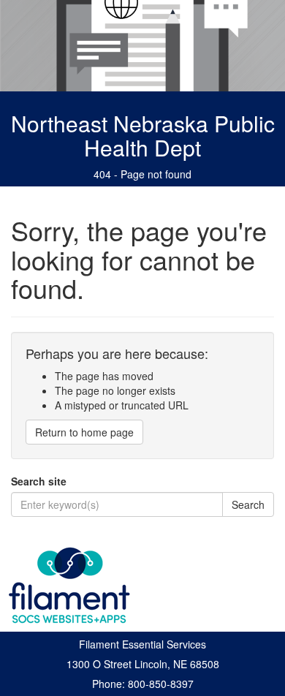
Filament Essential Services (142, 644)
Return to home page (84, 432)
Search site (38, 481)
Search (248, 504)
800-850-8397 (161, 683)
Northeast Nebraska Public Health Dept (143, 135)
